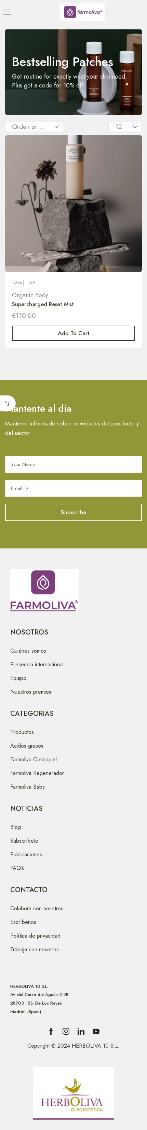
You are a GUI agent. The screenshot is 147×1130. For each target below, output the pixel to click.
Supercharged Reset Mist (43, 304)
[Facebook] (51, 1031)
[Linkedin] (81, 1031)
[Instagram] (66, 1031)
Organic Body (30, 295)
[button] (7, 12)
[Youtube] (96, 1031)
